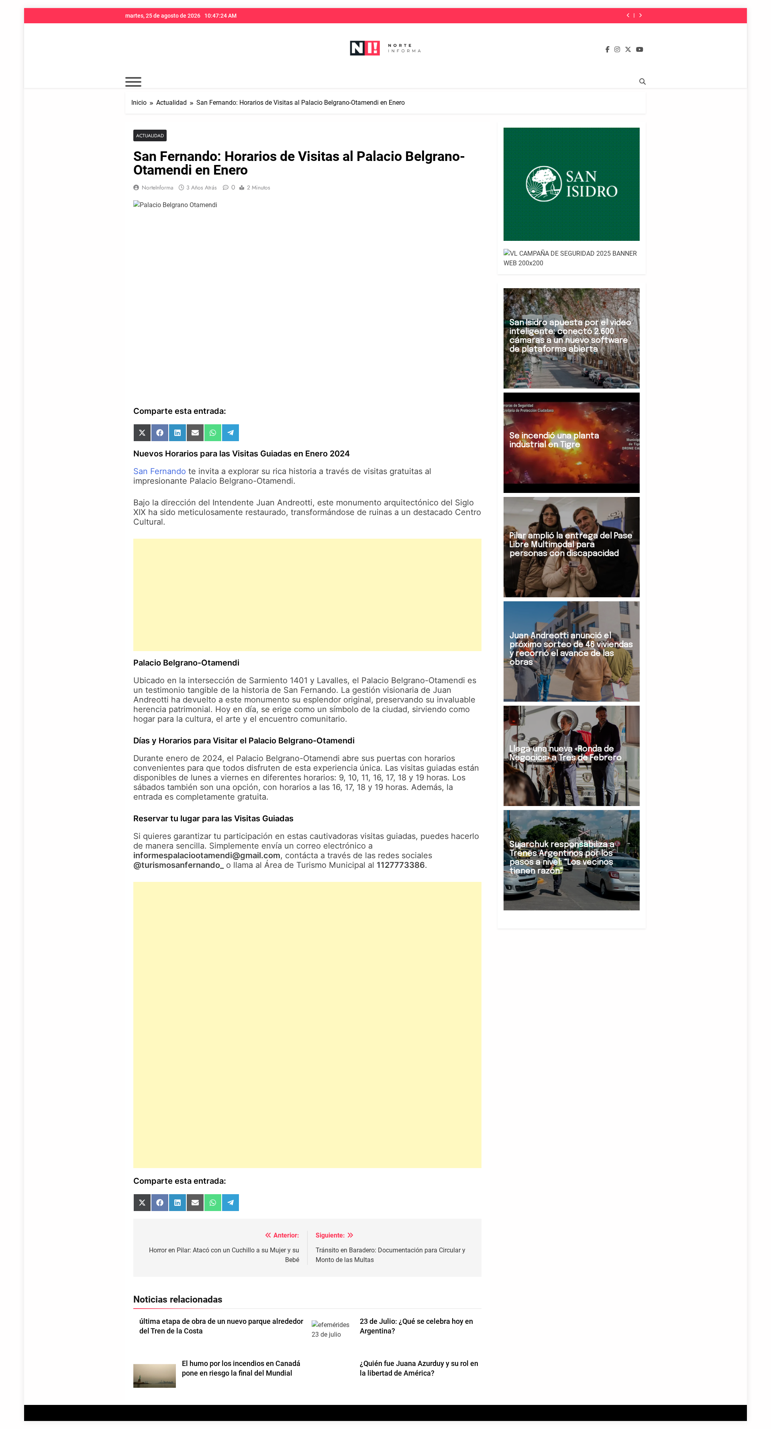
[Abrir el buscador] (642, 81)
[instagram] (617, 50)
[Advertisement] (307, 595)
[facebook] (607, 50)
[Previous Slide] (628, 15)
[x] (628, 50)
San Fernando (159, 471)
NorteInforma (157, 187)
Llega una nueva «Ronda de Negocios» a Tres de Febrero (566, 753)
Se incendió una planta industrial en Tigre (554, 440)
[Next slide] (640, 15)
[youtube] (640, 50)
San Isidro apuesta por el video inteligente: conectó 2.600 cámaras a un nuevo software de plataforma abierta (570, 336)
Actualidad (150, 135)
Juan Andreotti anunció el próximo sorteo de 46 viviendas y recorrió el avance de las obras (571, 649)
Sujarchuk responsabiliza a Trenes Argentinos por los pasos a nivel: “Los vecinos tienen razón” (562, 858)
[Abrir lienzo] (133, 82)
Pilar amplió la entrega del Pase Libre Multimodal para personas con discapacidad (571, 545)
